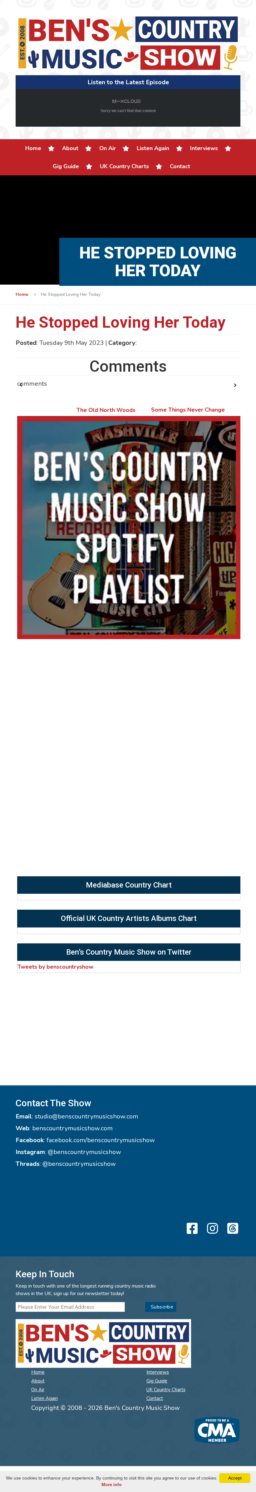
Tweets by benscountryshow (55, 967)
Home (33, 148)
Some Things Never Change (188, 409)
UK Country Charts (124, 166)
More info (111, 1484)
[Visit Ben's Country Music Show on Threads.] (231, 1229)
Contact (180, 166)
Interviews (204, 148)
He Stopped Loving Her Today (120, 322)
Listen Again (153, 148)
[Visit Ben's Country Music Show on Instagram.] (211, 1229)
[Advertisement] (128, 829)
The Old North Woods (105, 410)
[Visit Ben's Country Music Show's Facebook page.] (191, 1229)
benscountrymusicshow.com (72, 1128)
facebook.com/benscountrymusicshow (101, 1140)
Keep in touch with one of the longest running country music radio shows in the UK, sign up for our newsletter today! (86, 1290)
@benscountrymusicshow (84, 1152)
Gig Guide (66, 166)
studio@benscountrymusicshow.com (86, 1116)
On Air (107, 148)
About (70, 148)
